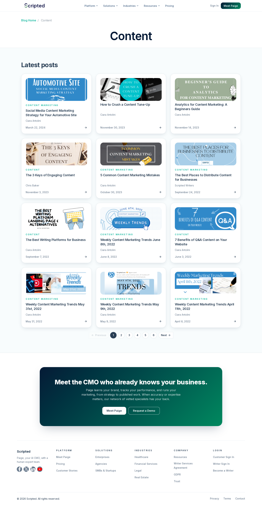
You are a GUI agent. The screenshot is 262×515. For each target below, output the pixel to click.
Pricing (169, 5)
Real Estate (142, 477)
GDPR (177, 474)
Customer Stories (67, 470)
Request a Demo (144, 410)
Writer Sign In (221, 463)
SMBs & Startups (105, 470)
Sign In (214, 5)
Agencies (101, 463)
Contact (240, 498)
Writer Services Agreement (183, 465)
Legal (138, 470)
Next (164, 335)
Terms (227, 498)
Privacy (214, 498)
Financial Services (146, 463)
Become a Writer (223, 470)
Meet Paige (231, 5)
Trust (177, 481)
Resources (180, 457)
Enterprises (102, 457)
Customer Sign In (223, 457)
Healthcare (141, 457)
